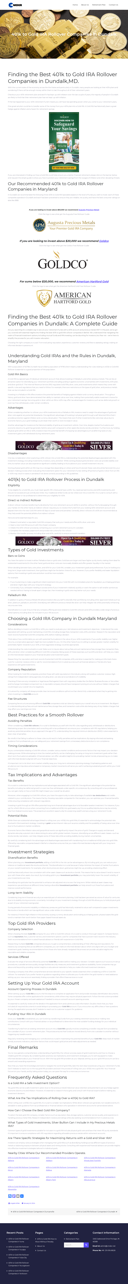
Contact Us (113, 5)
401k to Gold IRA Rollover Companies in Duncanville (33, 1212)
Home (75, 5)
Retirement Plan (99, 5)
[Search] (86, 1244)
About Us (85, 5)
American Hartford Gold (92, 281)
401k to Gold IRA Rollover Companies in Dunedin (95, 1212)
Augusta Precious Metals (88, 210)
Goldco (104, 241)
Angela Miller (15, 1203)
